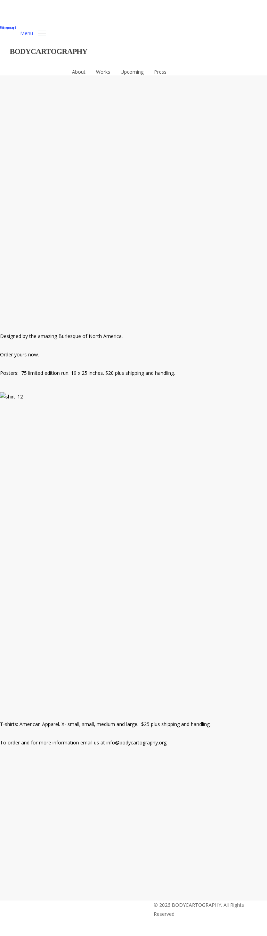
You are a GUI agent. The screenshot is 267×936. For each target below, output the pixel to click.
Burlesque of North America (90, 336)
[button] (33, 32)
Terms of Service (147, 869)
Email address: (117, 800)
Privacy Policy (102, 869)
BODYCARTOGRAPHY (48, 51)
